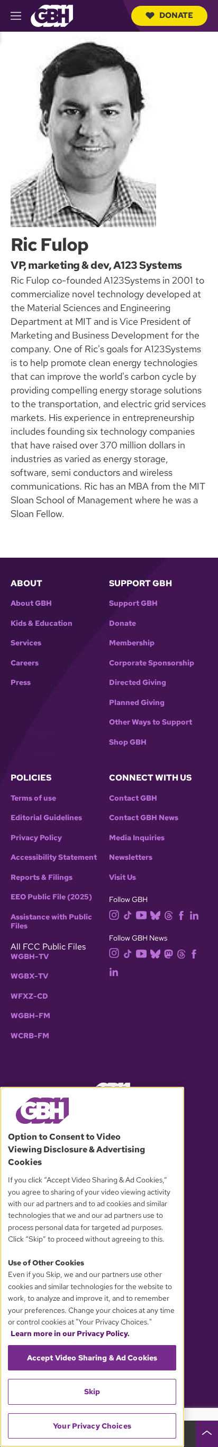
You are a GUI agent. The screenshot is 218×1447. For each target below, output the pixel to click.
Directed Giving (137, 682)
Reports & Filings (41, 877)
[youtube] (141, 913)
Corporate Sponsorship (151, 663)
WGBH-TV (30, 956)
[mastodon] (168, 953)
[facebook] (181, 914)
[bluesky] (155, 914)
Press (21, 682)
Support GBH (133, 603)
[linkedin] (194, 914)
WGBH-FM (30, 1015)
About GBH (31, 603)
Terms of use (33, 798)
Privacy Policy (36, 837)
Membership (132, 642)
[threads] (168, 914)
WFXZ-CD (29, 996)
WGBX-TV (29, 976)
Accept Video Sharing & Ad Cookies (92, 1358)
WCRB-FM (30, 1035)
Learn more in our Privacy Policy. (70, 1333)
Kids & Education (41, 623)
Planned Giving (137, 702)
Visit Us (122, 877)
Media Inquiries (137, 837)
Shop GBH (128, 742)
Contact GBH (133, 798)
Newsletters (130, 857)
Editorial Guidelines (46, 817)
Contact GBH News (143, 817)
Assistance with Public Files (51, 922)
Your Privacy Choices (92, 1426)
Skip (92, 1391)
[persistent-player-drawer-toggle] (207, 1434)
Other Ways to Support (150, 722)
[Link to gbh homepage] (52, 15)
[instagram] (114, 914)
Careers (25, 663)
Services (26, 642)
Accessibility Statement (54, 857)
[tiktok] (127, 914)
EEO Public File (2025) (51, 896)
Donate (176, 15)
